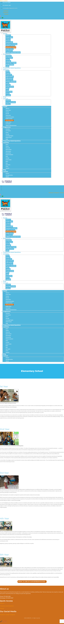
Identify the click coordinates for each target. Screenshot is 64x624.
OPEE (7, 66)
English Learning (10, 45)
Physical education (11, 81)
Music (7, 83)
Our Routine (9, 50)
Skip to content (4, 1)
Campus (8, 39)
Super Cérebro (9, 76)
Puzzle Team (9, 37)
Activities (6, 69)
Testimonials (9, 42)
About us (8, 35)
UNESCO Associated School (13, 52)
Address (8, 103)
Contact (5, 98)
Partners (8, 100)
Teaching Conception (11, 44)
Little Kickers (9, 78)
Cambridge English (11, 62)
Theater (8, 73)
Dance (7, 71)
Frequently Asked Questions (12, 68)
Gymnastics (9, 91)
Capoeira (8, 95)
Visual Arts (9, 74)
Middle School (9, 49)
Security (8, 40)
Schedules (8, 56)
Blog (4, 97)
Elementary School (11, 47)
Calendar (8, 61)
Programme (7, 54)
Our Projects (9, 57)
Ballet (7, 88)
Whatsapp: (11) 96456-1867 (6, 598)
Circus (7, 93)
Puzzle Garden (10, 86)
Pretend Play (9, 80)
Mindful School (10, 64)
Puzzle (5, 33)
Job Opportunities (10, 102)
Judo (7, 90)
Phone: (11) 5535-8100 (5, 596)
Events (8, 59)
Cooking (8, 85)
